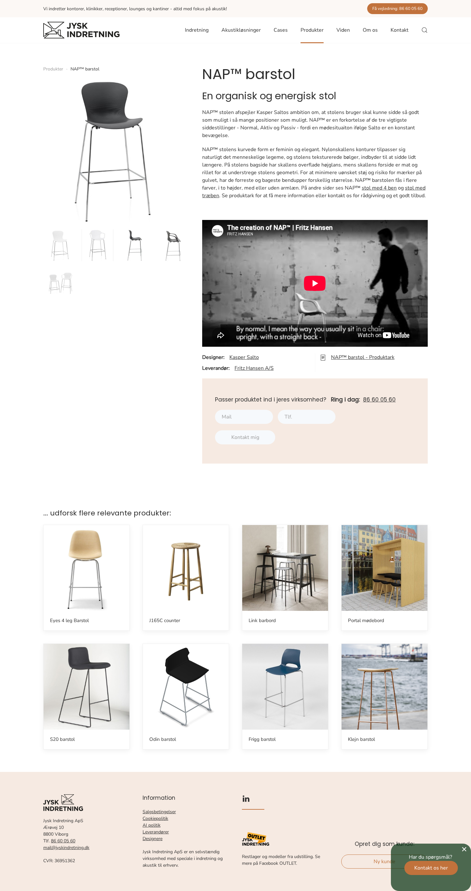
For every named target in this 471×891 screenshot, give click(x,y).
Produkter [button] (312, 30)
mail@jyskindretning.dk (66, 848)
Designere (152, 839)
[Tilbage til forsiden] (81, 30)
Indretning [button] (197, 30)
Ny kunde (384, 861)
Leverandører (156, 832)
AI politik (152, 825)
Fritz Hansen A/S (254, 368)
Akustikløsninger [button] (241, 30)
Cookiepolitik (155, 818)
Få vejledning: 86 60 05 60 (397, 9)
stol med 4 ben (379, 187)
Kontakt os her (431, 867)
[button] (424, 30)
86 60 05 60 (379, 399)
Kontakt (400, 30)
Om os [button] (370, 30)
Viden (343, 30)
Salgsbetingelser (159, 812)
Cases (281, 30)
